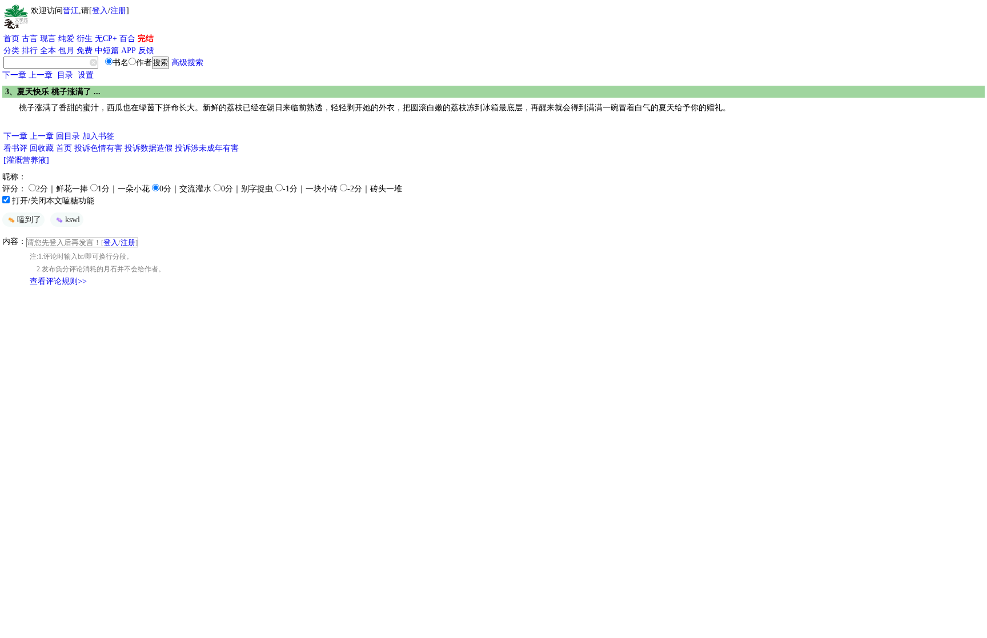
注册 (118, 10)
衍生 (85, 38)
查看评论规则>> (58, 281)
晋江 (71, 10)
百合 (127, 38)
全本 (48, 50)
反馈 (146, 50)
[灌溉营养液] (26, 160)
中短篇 (107, 50)
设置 (86, 75)
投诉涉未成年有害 (207, 148)
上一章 (41, 75)
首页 (11, 38)
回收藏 (42, 148)
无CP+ (106, 38)
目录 (65, 75)
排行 (30, 50)
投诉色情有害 (98, 148)
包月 (66, 50)
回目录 (68, 136)
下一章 (14, 75)
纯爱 (66, 38)
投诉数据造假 (148, 148)
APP (128, 50)
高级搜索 (187, 62)
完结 (146, 38)
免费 (85, 50)
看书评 (15, 148)
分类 (11, 50)
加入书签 (98, 136)
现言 (48, 38)
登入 (100, 10)
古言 (30, 38)
